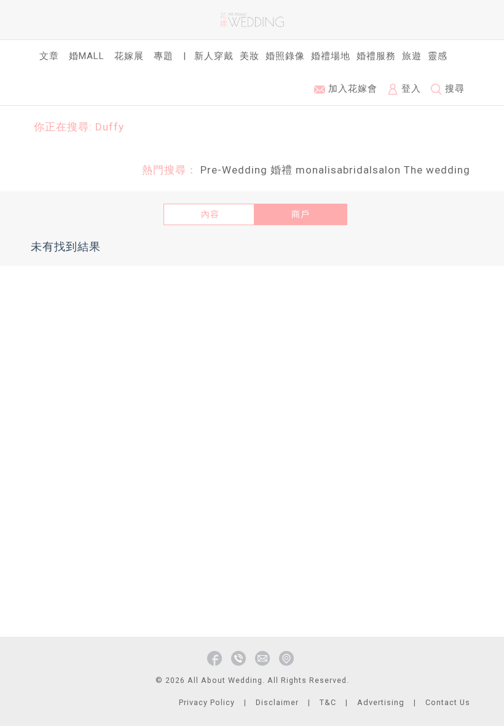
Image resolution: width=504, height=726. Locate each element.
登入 (409, 88)
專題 (163, 56)
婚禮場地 (330, 56)
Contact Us (447, 702)
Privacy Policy (207, 702)
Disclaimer (277, 702)
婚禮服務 (376, 56)
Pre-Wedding (233, 170)
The (413, 170)
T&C (328, 702)
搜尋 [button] (453, 88)
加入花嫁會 (351, 88)
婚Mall (86, 56)
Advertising (380, 702)
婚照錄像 (285, 56)
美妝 (249, 56)
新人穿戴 (214, 56)
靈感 (437, 56)
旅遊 (412, 56)
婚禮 (281, 170)
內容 (210, 214)
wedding (448, 170)
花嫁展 (129, 56)
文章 (49, 56)
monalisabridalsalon (348, 170)
